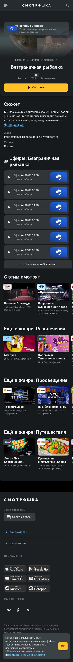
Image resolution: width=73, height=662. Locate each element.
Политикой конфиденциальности (26, 654)
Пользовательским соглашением (25, 651)
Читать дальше (14, 124)
